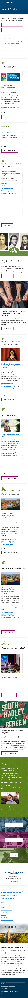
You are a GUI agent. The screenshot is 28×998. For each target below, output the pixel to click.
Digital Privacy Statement (8, 986)
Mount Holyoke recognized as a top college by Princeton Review (8, 516)
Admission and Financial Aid (11, 892)
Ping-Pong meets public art (10, 435)
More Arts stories (10, 478)
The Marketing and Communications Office (14, 41)
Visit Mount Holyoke (6, 905)
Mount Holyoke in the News (9, 386)
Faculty (3, 384)
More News (7, 117)
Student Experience (8, 895)
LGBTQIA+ (11, 541)
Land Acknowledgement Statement (10, 991)
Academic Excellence (6, 106)
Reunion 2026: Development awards (9, 676)
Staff (18, 107)
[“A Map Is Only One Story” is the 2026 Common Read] (10, 77)
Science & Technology (7, 388)
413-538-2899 (7, 45)
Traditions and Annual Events (8, 109)
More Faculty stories (11, 552)
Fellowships (4, 193)
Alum (2, 190)
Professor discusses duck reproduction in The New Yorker (10, 366)
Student (13, 193)
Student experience (7, 544)
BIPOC (3, 453)
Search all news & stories (12, 25)
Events (3, 907)
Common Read (5, 107)
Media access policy (10, 30)
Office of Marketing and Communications (9, 769)
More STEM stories (10, 399)
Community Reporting (7, 993)
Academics (5, 889)
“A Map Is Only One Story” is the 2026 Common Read (8, 87)
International (13, 107)
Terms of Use (4, 988)
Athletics (3, 912)
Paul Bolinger (6, 807)
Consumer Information (7, 920)
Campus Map (4, 917)
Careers (3, 915)
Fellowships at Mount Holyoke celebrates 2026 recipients (10, 173)
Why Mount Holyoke (8, 898)
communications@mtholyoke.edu (11, 43)
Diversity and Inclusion (7, 539)
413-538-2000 (14, 881)
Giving (3, 902)
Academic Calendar (6, 910)
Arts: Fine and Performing (8, 452)
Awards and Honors (6, 191)
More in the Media (10, 150)
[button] (1, 112)
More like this (8, 632)
